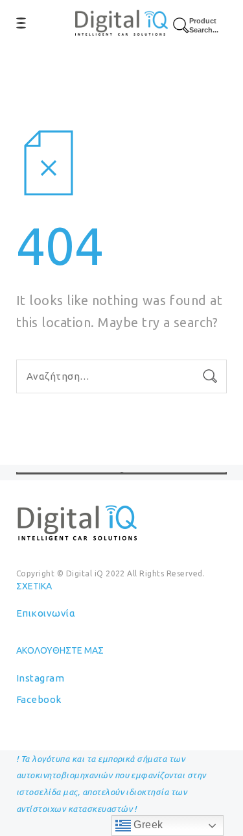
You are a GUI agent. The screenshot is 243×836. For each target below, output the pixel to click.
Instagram (40, 677)
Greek (147, 824)
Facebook (39, 699)
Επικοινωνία (45, 613)
